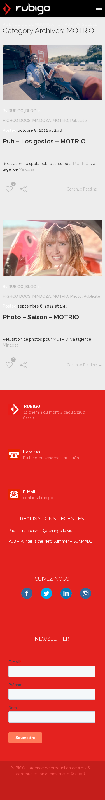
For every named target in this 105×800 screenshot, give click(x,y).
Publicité (78, 120)
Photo (76, 296)
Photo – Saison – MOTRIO (41, 317)
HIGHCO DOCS (17, 120)
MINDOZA (41, 120)
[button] (98, 7)
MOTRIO (60, 120)
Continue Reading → (84, 189)
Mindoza (26, 169)
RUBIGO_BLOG (22, 111)
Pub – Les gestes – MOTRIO (44, 141)
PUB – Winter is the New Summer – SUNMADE (50, 541)
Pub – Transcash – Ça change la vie (40, 530)
